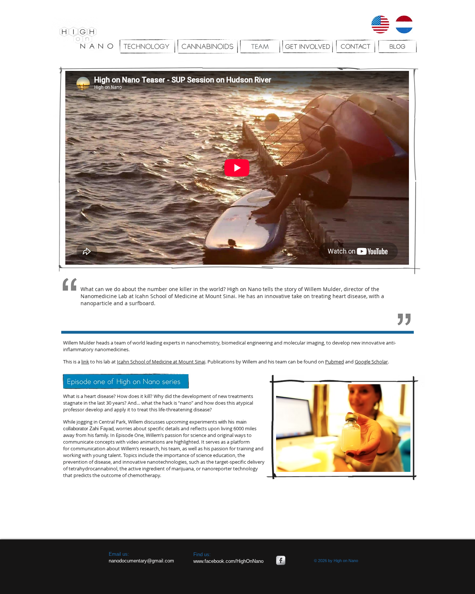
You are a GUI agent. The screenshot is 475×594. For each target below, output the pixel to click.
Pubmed (334, 361)
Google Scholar (371, 361)
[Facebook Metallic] (280, 560)
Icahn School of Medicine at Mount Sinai (161, 361)
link (85, 361)
